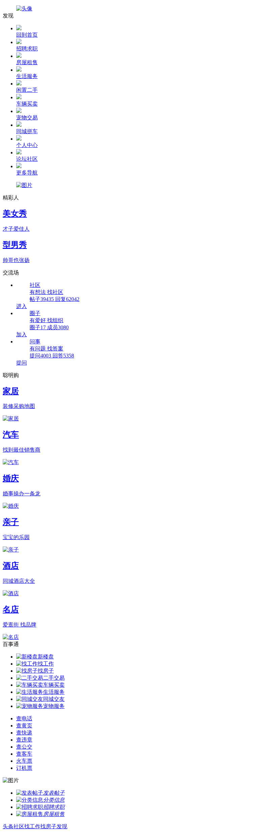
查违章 (24, 740)
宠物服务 (54, 706)
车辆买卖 (54, 685)
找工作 (46, 664)
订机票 (24, 768)
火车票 (24, 761)
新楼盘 (46, 656)
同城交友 (54, 699)
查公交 (24, 747)
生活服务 (54, 692)
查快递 (24, 732)
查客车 (24, 754)
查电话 (24, 718)
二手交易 (54, 678)
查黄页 (24, 725)
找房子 (46, 671)
